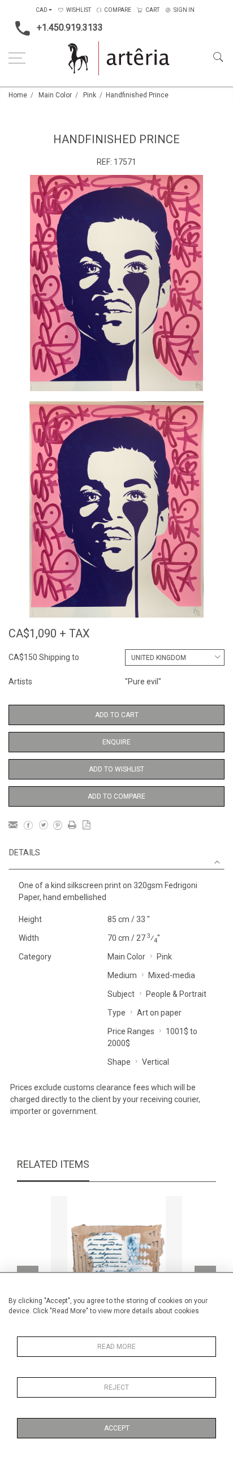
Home (17, 95)
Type (116, 1012)
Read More (116, 1347)
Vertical (155, 1061)
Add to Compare (116, 796)
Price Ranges (130, 1031)
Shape (119, 1061)
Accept (117, 1428)
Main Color (55, 95)
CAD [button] (42, 10)
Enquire (116, 742)
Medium (122, 975)
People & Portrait (176, 994)
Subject (121, 994)
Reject (116, 1387)
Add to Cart (117, 715)
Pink (89, 95)
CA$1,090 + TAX (49, 633)
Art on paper (159, 1012)
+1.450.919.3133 (70, 27)
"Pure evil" (143, 681)
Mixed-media (171, 975)
